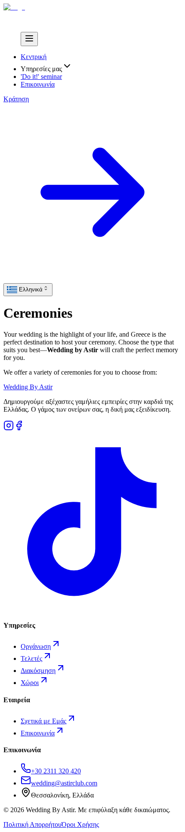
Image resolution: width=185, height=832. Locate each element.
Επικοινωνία (38, 84)
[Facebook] (19, 428)
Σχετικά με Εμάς (43, 721)
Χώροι (30, 682)
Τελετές (31, 658)
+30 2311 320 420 (56, 771)
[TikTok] (92, 608)
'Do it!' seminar (41, 76)
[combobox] (27, 289)
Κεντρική (33, 56)
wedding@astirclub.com (64, 783)
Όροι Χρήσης (80, 824)
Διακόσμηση (38, 670)
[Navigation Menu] (29, 39)
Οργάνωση (36, 646)
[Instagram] (8, 428)
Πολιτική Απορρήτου (32, 824)
